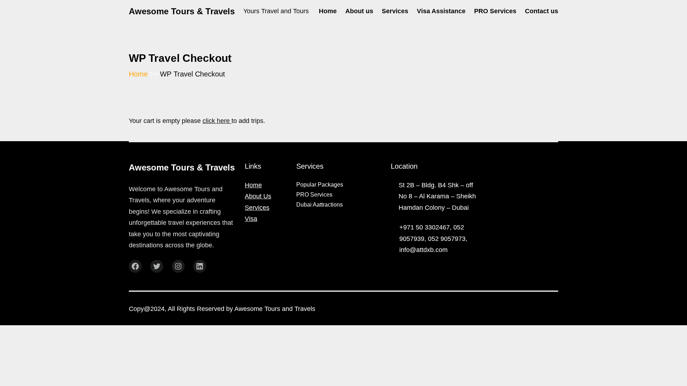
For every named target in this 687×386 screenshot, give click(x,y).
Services (257, 207)
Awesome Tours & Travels (182, 11)
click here (217, 120)
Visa (251, 218)
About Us (258, 196)
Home (253, 185)
